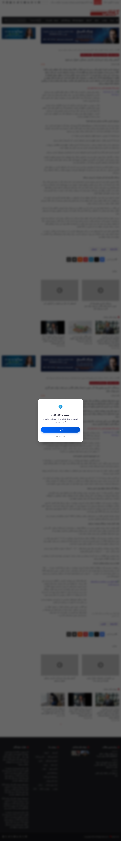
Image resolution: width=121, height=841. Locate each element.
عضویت (60, 430)
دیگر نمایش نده (60, 436)
